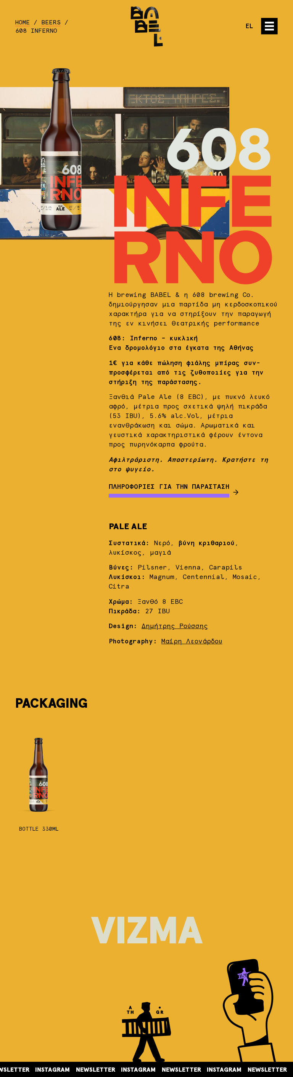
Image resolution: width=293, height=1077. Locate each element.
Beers (51, 22)
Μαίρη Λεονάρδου (191, 641)
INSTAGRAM (28, 1070)
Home (22, 22)
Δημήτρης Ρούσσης (175, 626)
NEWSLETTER (72, 1070)
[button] (269, 26)
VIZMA (146, 932)
